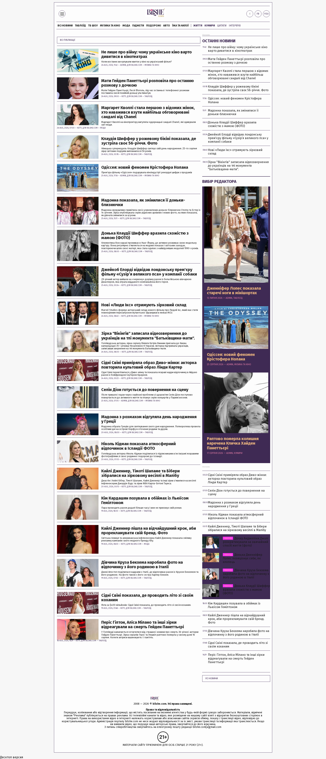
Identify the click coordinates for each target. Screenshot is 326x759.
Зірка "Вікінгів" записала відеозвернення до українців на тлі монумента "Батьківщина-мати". (148, 335)
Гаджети (138, 25)
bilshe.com (159, 703)
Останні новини (218, 40)
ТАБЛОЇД (80, 25)
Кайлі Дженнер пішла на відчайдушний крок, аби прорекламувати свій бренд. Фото (148, 530)
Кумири (210, 25)
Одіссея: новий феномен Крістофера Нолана (144, 167)
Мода (126, 25)
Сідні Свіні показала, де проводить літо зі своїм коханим (147, 597)
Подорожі (153, 25)
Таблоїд (148, 96)
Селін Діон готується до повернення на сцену (144, 389)
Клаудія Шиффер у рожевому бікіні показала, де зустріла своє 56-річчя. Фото (148, 140)
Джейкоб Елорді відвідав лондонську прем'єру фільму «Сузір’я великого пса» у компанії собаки (149, 271)
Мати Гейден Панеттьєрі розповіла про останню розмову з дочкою (147, 83)
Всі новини (65, 25)
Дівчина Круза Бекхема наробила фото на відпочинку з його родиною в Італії (142, 564)
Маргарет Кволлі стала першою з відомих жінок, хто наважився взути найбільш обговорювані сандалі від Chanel (148, 112)
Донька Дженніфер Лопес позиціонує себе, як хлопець (242, 558)
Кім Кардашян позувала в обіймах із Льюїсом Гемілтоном (145, 500)
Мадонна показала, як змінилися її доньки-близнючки (143, 202)
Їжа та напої (180, 25)
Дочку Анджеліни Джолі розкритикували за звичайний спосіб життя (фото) (245, 542)
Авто (166, 25)
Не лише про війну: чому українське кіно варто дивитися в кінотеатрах (146, 54)
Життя (197, 25)
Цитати (222, 25)
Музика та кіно (110, 25)
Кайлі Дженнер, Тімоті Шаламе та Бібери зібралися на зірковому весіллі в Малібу (140, 473)
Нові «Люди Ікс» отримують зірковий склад (143, 305)
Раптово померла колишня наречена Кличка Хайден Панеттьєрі (233, 443)
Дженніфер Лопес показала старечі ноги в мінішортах (234, 290)
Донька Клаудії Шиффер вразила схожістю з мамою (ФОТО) (145, 235)
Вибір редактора (219, 181)
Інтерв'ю (235, 25)
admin (123, 65)
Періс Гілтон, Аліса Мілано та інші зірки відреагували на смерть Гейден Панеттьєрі (142, 624)
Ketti (123, 96)
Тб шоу (93, 25)
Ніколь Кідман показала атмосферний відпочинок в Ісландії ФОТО (138, 446)
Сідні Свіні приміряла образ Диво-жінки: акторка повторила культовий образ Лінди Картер (149, 364)
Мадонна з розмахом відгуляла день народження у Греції (149, 419)
